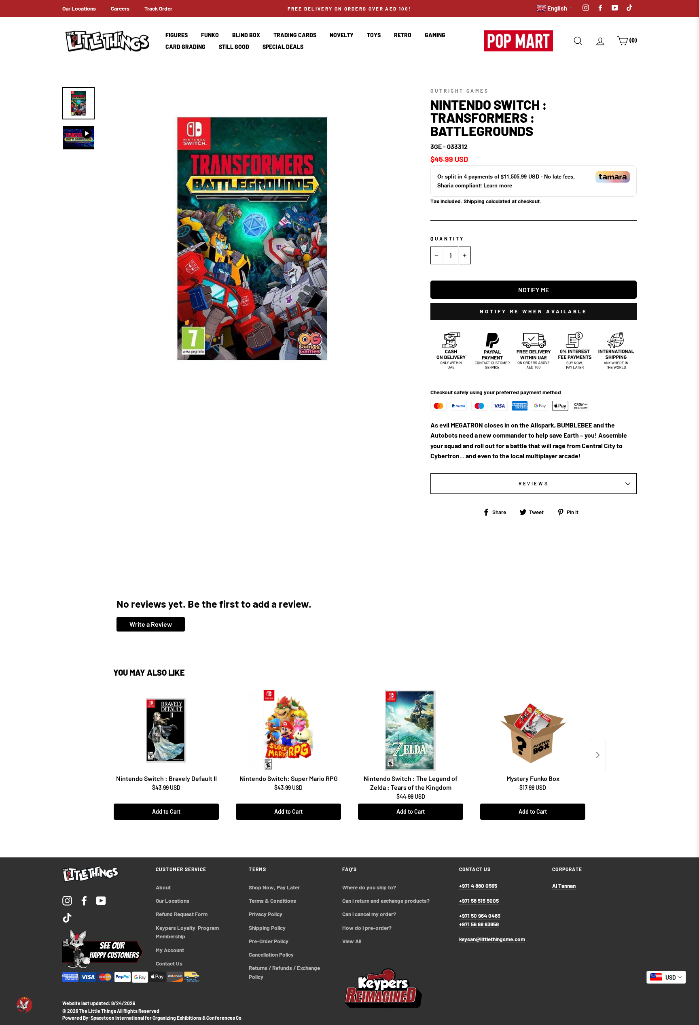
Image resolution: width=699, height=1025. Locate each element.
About (163, 887)
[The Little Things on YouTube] (101, 900)
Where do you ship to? (369, 887)
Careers (120, 8)
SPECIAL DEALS (283, 46)
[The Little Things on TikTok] (67, 917)
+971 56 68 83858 (479, 924)
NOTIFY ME (533, 289)
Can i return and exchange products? (386, 900)
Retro (402, 35)
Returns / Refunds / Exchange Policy (285, 972)
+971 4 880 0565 (478, 885)
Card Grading (185, 46)
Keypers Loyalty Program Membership (188, 932)
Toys (374, 35)
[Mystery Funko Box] (532, 730)
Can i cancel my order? (369, 913)
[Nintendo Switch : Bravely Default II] (166, 730)
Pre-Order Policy (269, 941)
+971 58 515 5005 (479, 900)
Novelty (342, 35)
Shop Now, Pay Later (274, 887)
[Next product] (598, 755)
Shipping (474, 201)
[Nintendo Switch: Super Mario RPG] (288, 730)
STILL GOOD (234, 46)
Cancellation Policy (271, 954)
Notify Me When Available (533, 311)
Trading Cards (294, 35)
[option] (349, 8)
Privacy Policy (265, 913)
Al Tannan (564, 885)
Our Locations (79, 8)
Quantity (447, 238)
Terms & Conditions (272, 900)
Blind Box (246, 35)
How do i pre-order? (367, 927)
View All (351, 941)
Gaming (435, 35)
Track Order (158, 8)
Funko (210, 35)
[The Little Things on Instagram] (67, 900)
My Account (170, 949)
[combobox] (666, 977)
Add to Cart (166, 811)
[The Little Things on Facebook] (84, 900)
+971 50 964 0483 (479, 915)
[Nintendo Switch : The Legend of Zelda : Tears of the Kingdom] (410, 730)
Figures (176, 35)
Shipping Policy (267, 927)
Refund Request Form (182, 913)
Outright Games (459, 91)
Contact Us (169, 963)
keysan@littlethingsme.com (492, 939)
